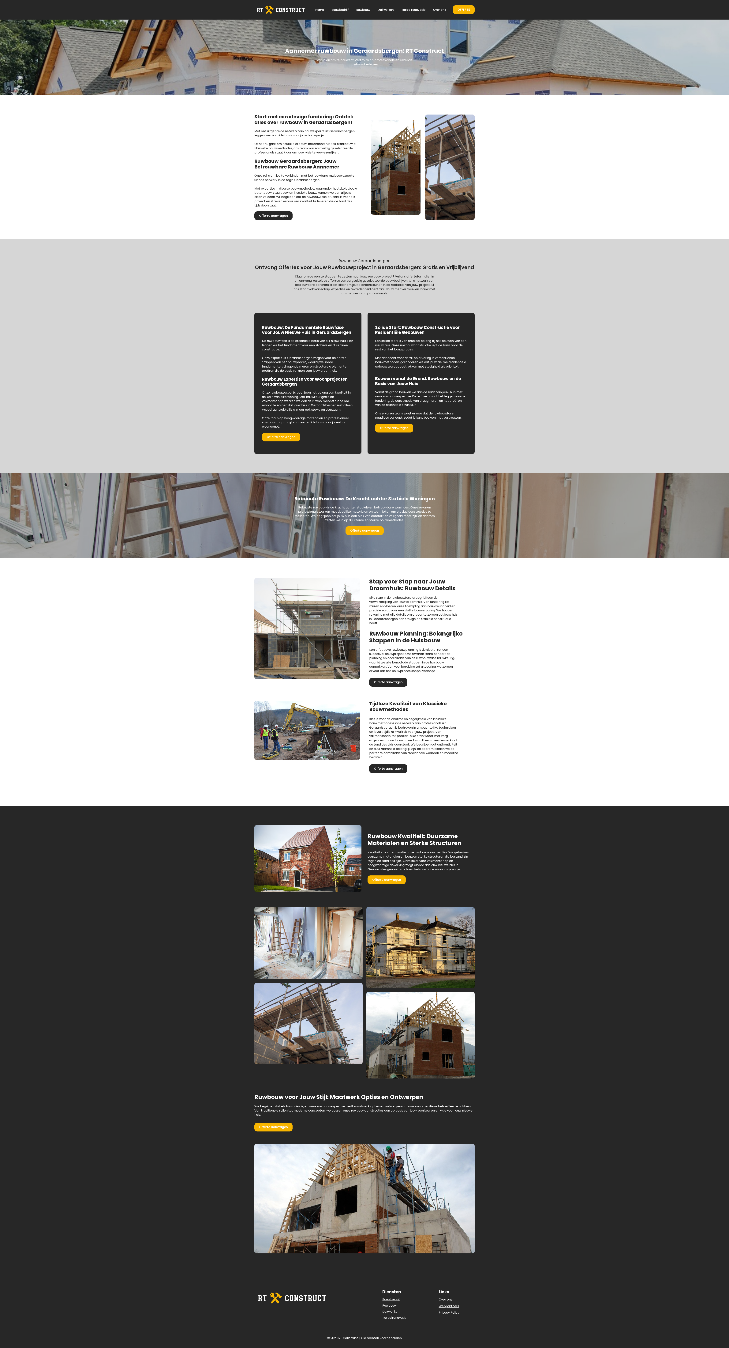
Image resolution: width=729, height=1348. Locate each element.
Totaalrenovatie (413, 10)
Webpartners (449, 1306)
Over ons (439, 10)
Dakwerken (386, 10)
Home (319, 10)
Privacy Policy (449, 1313)
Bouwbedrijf (340, 10)
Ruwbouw (363, 10)
